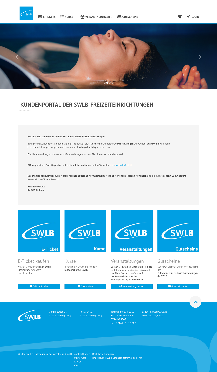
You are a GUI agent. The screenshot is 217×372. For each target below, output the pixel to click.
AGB (108, 357)
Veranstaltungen (98, 17)
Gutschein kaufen (179, 286)
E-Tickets (49, 17)
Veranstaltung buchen (133, 286)
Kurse (69, 17)
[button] (16, 56)
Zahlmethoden (82, 353)
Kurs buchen (86, 286)
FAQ (139, 357)
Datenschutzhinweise (124, 357)
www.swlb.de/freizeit (121, 165)
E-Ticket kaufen (40, 286)
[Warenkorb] (179, 17)
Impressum (98, 357)
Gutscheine (130, 17)
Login (195, 17)
